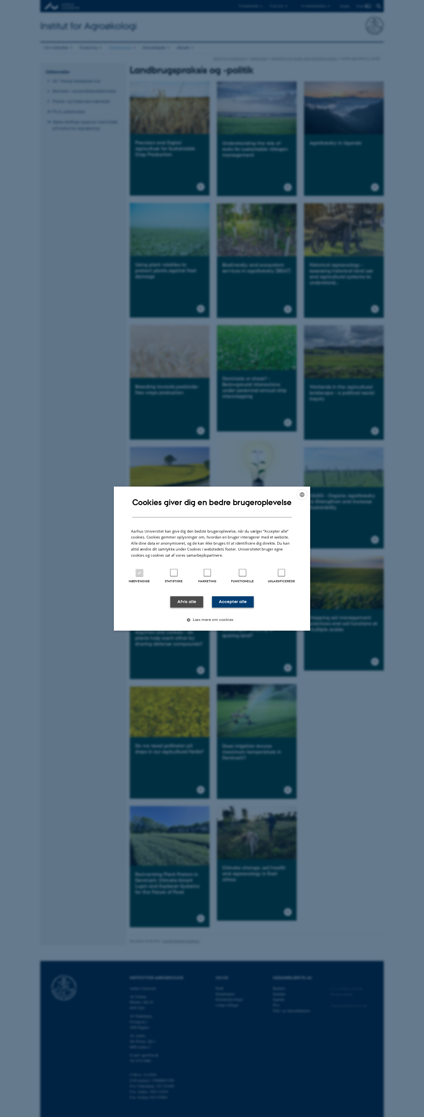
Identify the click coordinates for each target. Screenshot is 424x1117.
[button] (211, 620)
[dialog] (212, 558)
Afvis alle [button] (186, 602)
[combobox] (302, 494)
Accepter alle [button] (233, 602)
